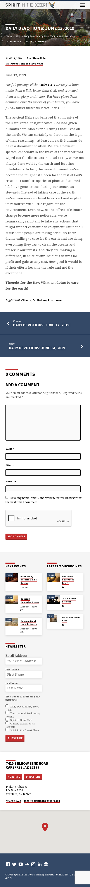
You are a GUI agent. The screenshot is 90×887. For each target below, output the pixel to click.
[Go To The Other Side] (53, 618)
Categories (12, 41)
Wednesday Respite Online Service (29, 579)
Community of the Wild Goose (29, 623)
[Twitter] (14, 864)
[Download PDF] (63, 587)
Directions (33, 776)
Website (11, 481)
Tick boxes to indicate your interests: (22, 698)
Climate (26, 300)
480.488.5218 (13, 800)
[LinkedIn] (39, 864)
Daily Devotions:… (68, 36)
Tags (27, 41)
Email (10, 465)
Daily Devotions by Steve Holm (39, 36)
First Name (12, 669)
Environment (56, 300)
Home (9, 36)
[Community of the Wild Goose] (11, 622)
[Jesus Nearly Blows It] (53, 599)
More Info (14, 776)
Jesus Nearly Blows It (69, 600)
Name (9, 449)
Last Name (11, 683)
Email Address (16, 655)
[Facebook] (7, 864)
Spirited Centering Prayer (30, 600)
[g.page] (45, 864)
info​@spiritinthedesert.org (42, 800)
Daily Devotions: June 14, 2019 (37, 347)
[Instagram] (33, 864)
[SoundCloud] (26, 864)
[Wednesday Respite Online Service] (11, 577)
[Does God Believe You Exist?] (53, 577)
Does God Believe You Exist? (68, 579)
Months (40, 41)
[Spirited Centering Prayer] (11, 599)
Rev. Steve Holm (36, 58)
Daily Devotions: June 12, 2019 (41, 324)
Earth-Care (40, 300)
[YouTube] (20, 864)
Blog (18, 36)
